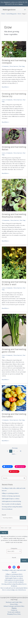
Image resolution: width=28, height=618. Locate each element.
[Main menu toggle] (25, 9)
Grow (11, 66)
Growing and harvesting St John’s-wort (14, 283)
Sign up (4, 532)
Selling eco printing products (10, 493)
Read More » (5, 87)
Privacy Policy (14, 604)
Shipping (14, 608)
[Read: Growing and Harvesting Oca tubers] (14, 398)
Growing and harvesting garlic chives (14, 351)
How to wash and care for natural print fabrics (14, 588)
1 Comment (5, 66)
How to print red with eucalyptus (11, 504)
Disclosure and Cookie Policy (14, 602)
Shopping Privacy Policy (14, 614)
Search (4, 515)
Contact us (14, 610)
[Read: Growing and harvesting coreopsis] (14, 49)
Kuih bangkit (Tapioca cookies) (10, 498)
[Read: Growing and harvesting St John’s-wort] (14, 262)
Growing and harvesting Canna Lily (14, 95)
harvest (16, 66)
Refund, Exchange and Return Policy (14, 606)
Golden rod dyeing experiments (11, 496)
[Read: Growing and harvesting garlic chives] (14, 330)
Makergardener (9, 9)
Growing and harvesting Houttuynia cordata (14, 216)
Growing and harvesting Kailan (14, 148)
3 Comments (5, 220)
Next (14, 454)
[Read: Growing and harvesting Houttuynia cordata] (14, 195)
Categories (14, 548)
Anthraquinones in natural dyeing (11, 501)
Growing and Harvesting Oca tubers (14, 415)
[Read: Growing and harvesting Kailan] (14, 135)
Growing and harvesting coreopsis (14, 62)
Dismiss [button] (20, 4)
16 (20, 451)
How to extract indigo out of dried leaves (14, 590)
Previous (14, 448)
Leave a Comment (7, 100)
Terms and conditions (14, 612)
